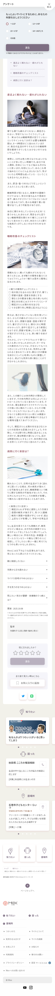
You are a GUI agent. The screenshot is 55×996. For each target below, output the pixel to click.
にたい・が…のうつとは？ (26, 597)
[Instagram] (31, 987)
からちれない (17, 569)
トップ (6, 868)
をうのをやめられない (19, 586)
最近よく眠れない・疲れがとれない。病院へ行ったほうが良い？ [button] (25, 871)
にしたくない (16, 560)
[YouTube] (24, 987)
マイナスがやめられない (20, 578)
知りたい (15, 868)
